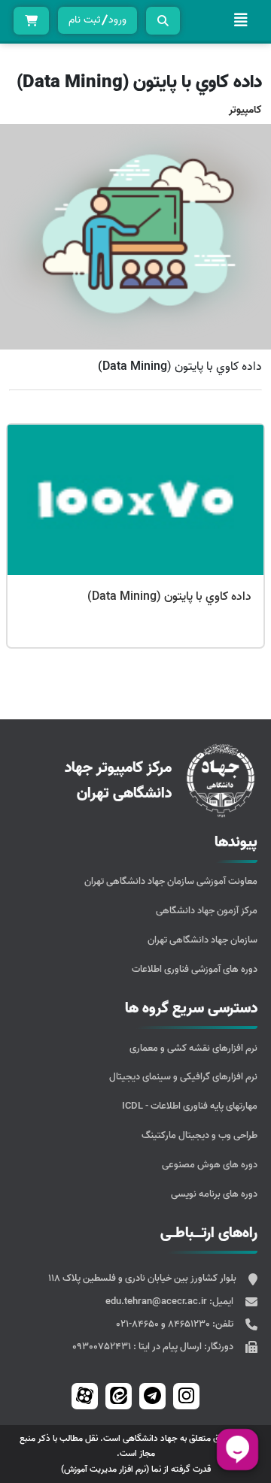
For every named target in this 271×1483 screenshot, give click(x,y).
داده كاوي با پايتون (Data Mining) (169, 597)
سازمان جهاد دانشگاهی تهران (202, 940)
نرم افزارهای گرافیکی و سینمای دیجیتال (183, 1077)
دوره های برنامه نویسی (214, 1194)
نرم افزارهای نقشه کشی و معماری (193, 1048)
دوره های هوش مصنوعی (209, 1165)
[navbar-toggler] (240, 20)
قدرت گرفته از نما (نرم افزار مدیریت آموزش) (136, 1469)
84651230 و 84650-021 (164, 1324)
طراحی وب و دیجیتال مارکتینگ (199, 1135)
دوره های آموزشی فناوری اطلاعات (194, 969)
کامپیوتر (245, 110)
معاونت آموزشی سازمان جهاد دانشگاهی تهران (170, 881)
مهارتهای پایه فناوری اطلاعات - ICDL (189, 1106)
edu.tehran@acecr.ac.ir (157, 1301)
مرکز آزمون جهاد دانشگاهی (206, 911)
